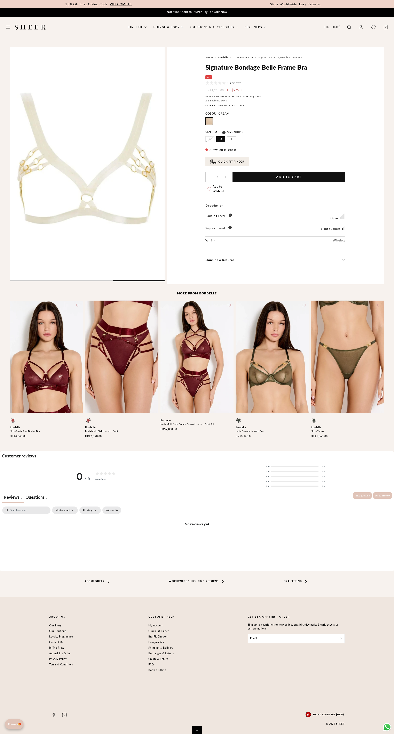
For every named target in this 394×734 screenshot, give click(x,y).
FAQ (151, 664)
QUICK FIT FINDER (231, 161)
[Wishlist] (373, 27)
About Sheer (94, 581)
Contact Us (56, 642)
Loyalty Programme (61, 636)
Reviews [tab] (13, 497)
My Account (155, 625)
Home (209, 57)
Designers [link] (253, 27)
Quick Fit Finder (158, 631)
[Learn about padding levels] (230, 216)
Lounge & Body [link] (166, 27)
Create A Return (158, 658)
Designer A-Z (156, 642)
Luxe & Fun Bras (243, 57)
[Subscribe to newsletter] (341, 638)
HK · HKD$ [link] (332, 27)
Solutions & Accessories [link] (212, 27)
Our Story (55, 625)
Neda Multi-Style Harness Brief (101, 431)
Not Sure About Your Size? (197, 12)
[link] (361, 27)
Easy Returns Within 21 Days (224, 105)
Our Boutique (57, 631)
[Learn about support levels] (230, 228)
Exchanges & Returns (161, 653)
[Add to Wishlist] (78, 305)
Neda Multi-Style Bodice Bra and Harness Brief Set (187, 424)
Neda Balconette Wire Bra (249, 431)
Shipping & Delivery (160, 647)
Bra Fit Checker (158, 636)
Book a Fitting (157, 670)
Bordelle (223, 57)
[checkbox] (111, 510)
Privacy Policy (58, 658)
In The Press (56, 647)
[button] (8, 27)
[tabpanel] (197, 537)
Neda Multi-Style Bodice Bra (25, 431)
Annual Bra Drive (59, 653)
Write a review (382, 495)
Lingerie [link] (135, 27)
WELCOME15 (121, 4)
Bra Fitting (293, 581)
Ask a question (362, 495)
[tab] (36, 497)
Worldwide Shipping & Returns (194, 581)
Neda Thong (317, 431)
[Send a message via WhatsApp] (387, 727)
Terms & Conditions (61, 664)
